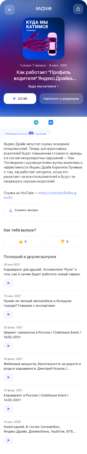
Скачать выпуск (26, 210)
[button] (44, 8)
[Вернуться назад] (10, 10)
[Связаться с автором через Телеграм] (36, 122)
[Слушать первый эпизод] (8, 283)
